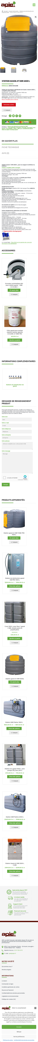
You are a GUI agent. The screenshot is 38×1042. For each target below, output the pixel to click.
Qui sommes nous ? (7, 966)
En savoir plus (9, 141)
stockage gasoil (14, 129)
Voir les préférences (19, 1036)
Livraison (4, 981)
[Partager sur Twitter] (13, 116)
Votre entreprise (6, 435)
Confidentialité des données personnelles (24, 1040)
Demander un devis (9, 104)
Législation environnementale (10, 996)
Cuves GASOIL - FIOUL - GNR (13, 128)
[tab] (19, 141)
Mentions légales (6, 969)
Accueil (6, 11)
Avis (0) (5, 153)
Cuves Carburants (13, 11)
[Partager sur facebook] (10, 116)
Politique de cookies (8, 1040)
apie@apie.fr (12, 953)
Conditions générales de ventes (10, 987)
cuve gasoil (29, 127)
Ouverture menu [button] (34, 5)
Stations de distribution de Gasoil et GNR (18, 126)
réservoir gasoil (6, 129)
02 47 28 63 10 (18, 950)
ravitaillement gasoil (27, 128)
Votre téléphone (6, 429)
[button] (35, 1008)
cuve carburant (12, 127)
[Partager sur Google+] (16, 116)
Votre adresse (6, 441)
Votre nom (5, 416)
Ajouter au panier (14, 340)
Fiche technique (10, 147)
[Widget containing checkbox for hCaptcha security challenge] (15, 477)
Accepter (19, 1027)
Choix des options (14, 586)
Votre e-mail (5, 422)
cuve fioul (18, 127)
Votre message (6, 451)
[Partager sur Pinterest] (20, 116)
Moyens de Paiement (8, 990)
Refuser (19, 1032)
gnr (21, 128)
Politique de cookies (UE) (9, 999)
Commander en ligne (7, 984)
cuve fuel (23, 127)
